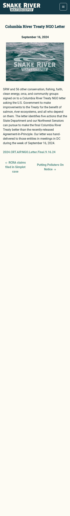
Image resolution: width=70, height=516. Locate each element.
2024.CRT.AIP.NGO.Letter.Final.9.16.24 (29, 152)
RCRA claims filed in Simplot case (15, 167)
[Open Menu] (63, 6)
